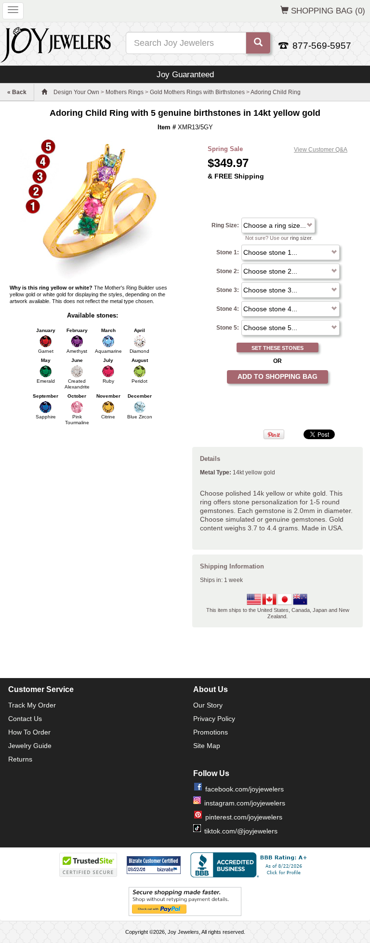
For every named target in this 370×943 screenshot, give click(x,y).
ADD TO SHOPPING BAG (277, 376)
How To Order (29, 732)
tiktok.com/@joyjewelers (241, 831)
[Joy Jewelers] (55, 43)
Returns (20, 759)
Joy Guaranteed (185, 74)
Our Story (208, 705)
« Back (16, 92)
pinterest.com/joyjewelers (243, 817)
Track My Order (32, 705)
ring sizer (300, 238)
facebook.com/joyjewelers (244, 789)
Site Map (206, 745)
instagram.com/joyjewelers (244, 803)
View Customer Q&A (320, 149)
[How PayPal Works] (185, 901)
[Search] (258, 43)
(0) (328, 10)
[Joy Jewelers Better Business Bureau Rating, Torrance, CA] (250, 864)
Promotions (210, 732)
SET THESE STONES (277, 348)
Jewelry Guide (30, 745)
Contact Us (25, 718)
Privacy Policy (214, 718)
